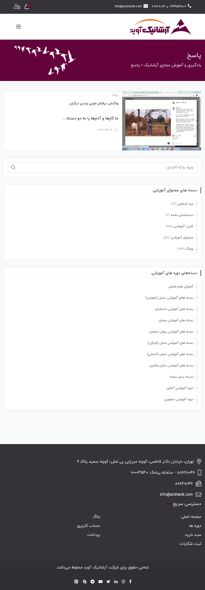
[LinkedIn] (116, 582)
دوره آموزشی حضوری (178, 399)
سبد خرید (193, 535)
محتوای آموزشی (182, 237)
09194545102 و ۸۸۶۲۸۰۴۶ (169, 7)
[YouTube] (100, 582)
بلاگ (96, 517)
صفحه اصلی (191, 517)
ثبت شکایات (190, 544)
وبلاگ (115, 95)
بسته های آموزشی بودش (175, 320)
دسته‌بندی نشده (182, 215)
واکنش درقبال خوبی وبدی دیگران (93, 103)
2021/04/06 (105, 130)
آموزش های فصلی (180, 286)
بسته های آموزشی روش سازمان (171, 331)
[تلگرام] (92, 582)
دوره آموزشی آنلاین (179, 388)
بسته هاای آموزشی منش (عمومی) (169, 298)
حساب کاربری (88, 526)
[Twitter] (108, 582)
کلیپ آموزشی (183, 226)
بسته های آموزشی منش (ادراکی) (170, 343)
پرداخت (93, 535)
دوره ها (195, 526)
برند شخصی (185, 204)
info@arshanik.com (128, 7)
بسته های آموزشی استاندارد (174, 309)
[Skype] (84, 582)
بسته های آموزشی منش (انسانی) (170, 354)
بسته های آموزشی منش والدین (171, 365)
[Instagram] (123, 582)
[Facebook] (130, 582)
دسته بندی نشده (181, 377)
